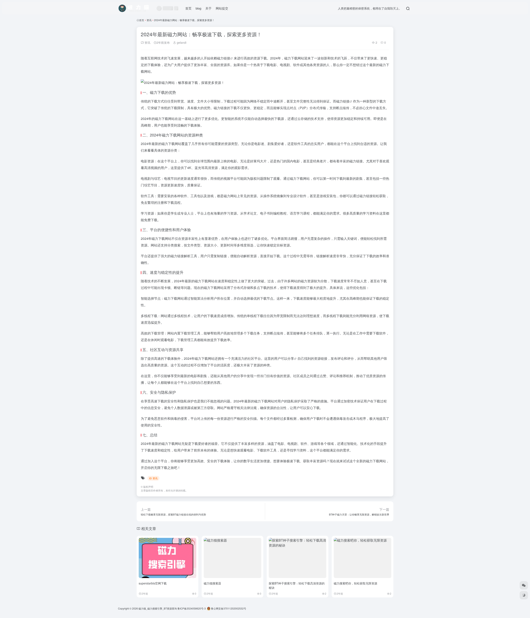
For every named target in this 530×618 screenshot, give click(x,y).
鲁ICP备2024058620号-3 (191, 608)
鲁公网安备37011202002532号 (228, 608)
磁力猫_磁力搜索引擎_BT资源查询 (158, 608)
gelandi (181, 42)
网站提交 (222, 8)
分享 (290, 358)
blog (198, 8)
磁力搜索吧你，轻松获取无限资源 (355, 583)
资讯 (149, 20)
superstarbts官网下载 (153, 583)
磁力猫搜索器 (212, 583)
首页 (188, 8)
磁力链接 (223, 58)
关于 (208, 8)
